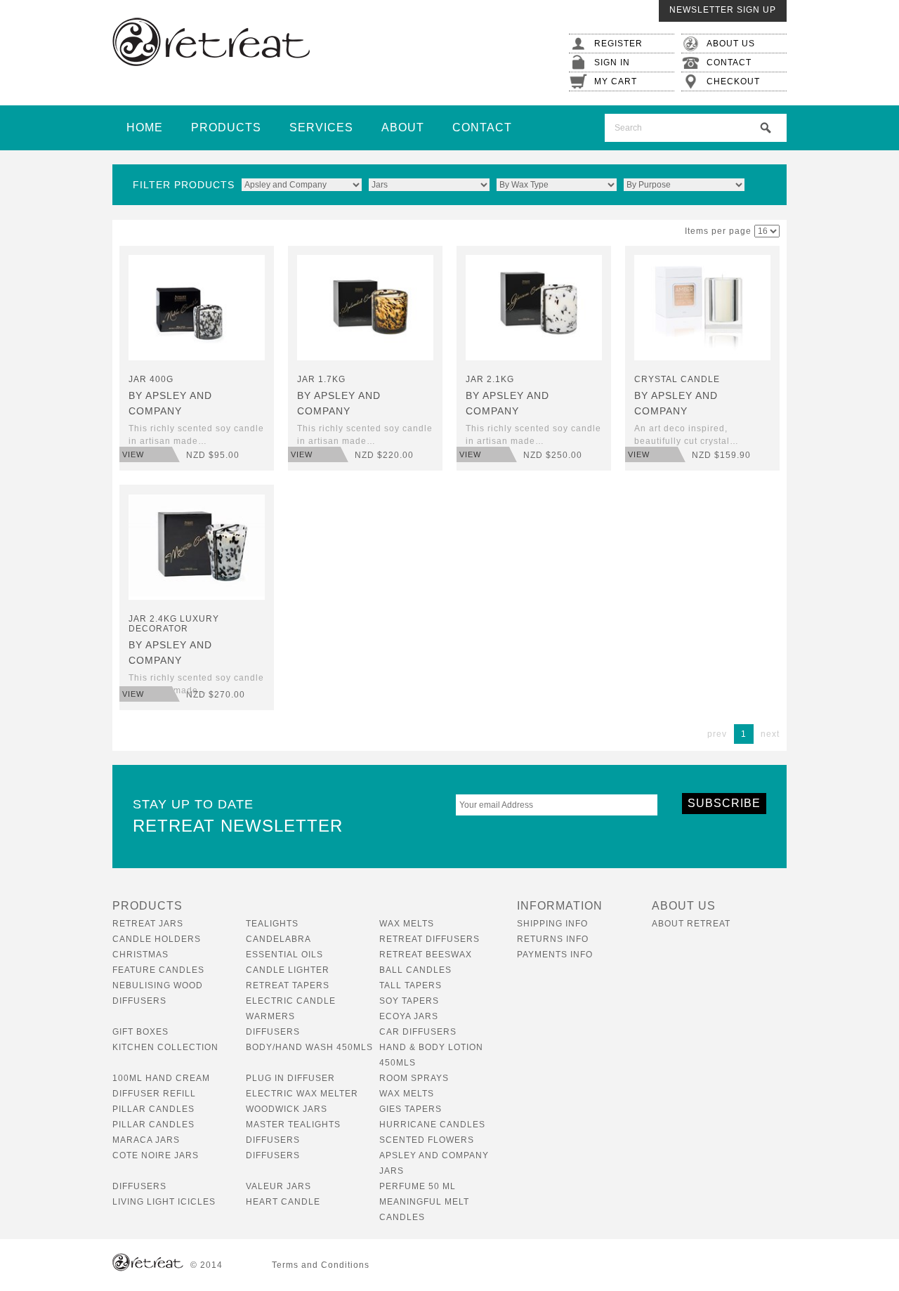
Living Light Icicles (164, 1202)
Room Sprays (414, 1078)
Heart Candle (283, 1202)
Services (321, 127)
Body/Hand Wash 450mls (309, 1047)
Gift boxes (140, 1032)
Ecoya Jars (408, 1016)
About (402, 127)
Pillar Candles (153, 1109)
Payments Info (555, 954)
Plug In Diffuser (290, 1078)
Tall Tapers (410, 985)
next (770, 734)
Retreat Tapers (287, 985)
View (133, 454)
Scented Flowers (426, 1140)
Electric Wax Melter (302, 1094)
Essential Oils (284, 954)
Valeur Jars (278, 1186)
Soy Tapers (409, 1001)
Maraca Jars (146, 1140)
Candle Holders (156, 939)
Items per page (718, 231)
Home (144, 127)
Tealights (272, 924)
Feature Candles (158, 970)
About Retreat (691, 924)
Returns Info (553, 939)
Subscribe (724, 803)
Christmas (140, 954)
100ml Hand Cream (161, 1078)
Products (226, 127)
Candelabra (278, 939)
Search (765, 127)
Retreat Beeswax (425, 954)
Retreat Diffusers (429, 939)
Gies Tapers (410, 1109)
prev (717, 734)
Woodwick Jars (286, 1109)
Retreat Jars (147, 924)
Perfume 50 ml (417, 1186)
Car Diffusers (418, 1032)
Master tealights (293, 1124)
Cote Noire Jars (155, 1155)
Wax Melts (406, 924)
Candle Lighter (287, 970)
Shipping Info (552, 924)
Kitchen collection (165, 1047)
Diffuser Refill (154, 1094)
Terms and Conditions (320, 1265)
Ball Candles (415, 970)
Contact (482, 127)
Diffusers (273, 1032)
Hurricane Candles (432, 1124)
